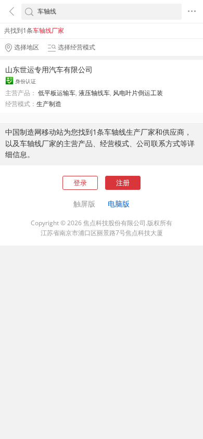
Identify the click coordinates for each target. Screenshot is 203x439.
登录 (80, 182)
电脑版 (119, 204)
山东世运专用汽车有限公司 (49, 69)
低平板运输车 (56, 92)
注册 (123, 182)
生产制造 (48, 103)
